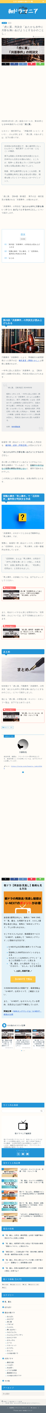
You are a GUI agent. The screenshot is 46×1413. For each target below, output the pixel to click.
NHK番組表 (16, 427)
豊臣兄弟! (10, 1362)
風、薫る (8, 1302)
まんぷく (10, 1350)
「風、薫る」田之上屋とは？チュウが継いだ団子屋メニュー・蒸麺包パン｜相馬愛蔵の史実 (24, 1261)
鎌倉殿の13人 (12, 1373)
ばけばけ (8, 1307)
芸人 (5, 1287)
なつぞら (10, 1348)
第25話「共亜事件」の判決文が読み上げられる (24, 245)
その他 (7, 1381)
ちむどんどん (12, 1332)
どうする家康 (12, 1370)
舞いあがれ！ (12, 1329)
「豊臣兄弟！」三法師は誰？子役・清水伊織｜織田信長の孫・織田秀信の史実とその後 (24, 1253)
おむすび (10, 1319)
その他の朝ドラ (12, 1353)
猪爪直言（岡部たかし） (29, 361)
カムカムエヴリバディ (15, 1335)
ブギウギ (10, 1324)
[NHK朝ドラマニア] (23, 17)
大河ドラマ (9, 1358)
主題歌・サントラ (16, 1284)
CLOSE (23, 239)
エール (9, 1343)
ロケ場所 (6, 1284)
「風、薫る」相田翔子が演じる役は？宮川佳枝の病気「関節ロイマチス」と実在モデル (24, 1245)
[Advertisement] (23, 93)
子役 (25, 1284)
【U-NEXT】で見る (23, 979)
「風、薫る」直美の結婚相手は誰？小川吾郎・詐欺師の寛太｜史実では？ (24, 1269)
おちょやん (11, 1340)
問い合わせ (34, 1407)
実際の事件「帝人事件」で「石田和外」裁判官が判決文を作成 (24, 252)
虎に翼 (4, 23)
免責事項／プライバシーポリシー (18, 1407)
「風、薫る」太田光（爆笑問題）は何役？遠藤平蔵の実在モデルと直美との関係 (24, 1237)
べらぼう (10, 1365)
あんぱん (10, 1316)
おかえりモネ (12, 1337)
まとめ (11, 258)
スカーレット (12, 1345)
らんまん (10, 1327)
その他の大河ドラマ (14, 1375)
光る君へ (10, 1368)
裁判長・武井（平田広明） (16, 445)
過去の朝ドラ (10, 1312)
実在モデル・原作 (8, 727)
